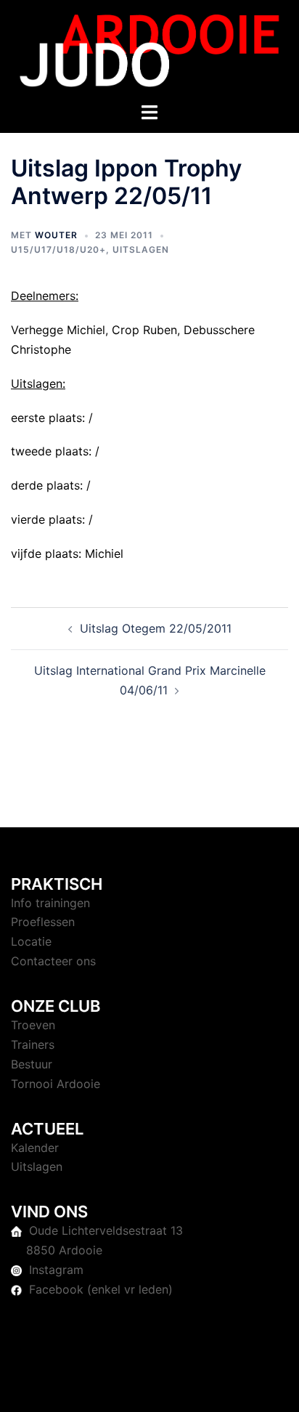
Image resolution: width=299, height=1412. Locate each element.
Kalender (35, 1147)
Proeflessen (43, 921)
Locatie (31, 941)
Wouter (56, 235)
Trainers (32, 1044)
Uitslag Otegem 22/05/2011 (156, 628)
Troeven (33, 1025)
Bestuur (31, 1064)
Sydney (164, 1386)
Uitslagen (140, 249)
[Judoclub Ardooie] (149, 49)
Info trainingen (50, 903)
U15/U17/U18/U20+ (58, 249)
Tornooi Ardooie (55, 1083)
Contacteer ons (53, 961)
